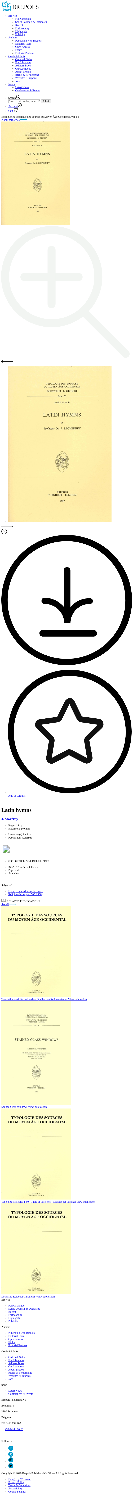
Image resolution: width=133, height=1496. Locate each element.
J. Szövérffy (9, 819)
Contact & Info (16, 56)
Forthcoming (22, 28)
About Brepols (23, 71)
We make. (19, 1479)
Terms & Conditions (19, 1485)
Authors (12, 37)
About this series (10, 119)
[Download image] (66, 664)
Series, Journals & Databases (31, 21)
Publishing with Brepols (28, 40)
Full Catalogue (23, 18)
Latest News (22, 87)
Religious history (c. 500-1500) (25, 894)
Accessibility (15, 1488)
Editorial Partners (24, 53)
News (11, 84)
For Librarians (23, 62)
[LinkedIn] (10, 1467)
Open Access (22, 46)
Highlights (21, 31)
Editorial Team (23, 43)
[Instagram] (10, 1461)
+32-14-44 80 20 (14, 1429)
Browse (12, 15)
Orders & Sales (23, 59)
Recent (19, 25)
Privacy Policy (16, 1482)
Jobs (17, 81)
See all (5, 904)
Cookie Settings (17, 1491)
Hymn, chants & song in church (25, 891)
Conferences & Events (27, 90)
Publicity (20, 34)
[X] (10, 1455)
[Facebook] (10, 1449)
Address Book (23, 65)
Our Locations (23, 68)
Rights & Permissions (27, 74)
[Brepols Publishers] (20, 9)
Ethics (18, 49)
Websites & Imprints (26, 77)
